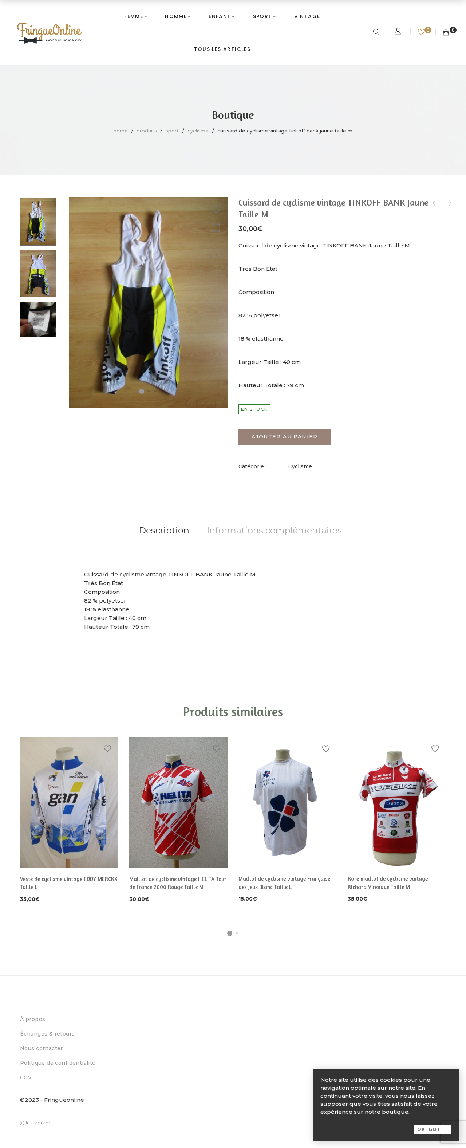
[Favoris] (422, 33)
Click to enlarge (216, 228)
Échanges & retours (47, 1033)
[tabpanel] (69, 820)
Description (164, 530)
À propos (32, 1019)
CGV (26, 1077)
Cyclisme (198, 131)
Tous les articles (222, 49)
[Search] (377, 33)
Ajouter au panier (285, 436)
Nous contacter (41, 1048)
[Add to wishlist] (216, 209)
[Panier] (446, 33)
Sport (262, 16)
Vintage (307, 16)
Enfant (220, 16)
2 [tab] (237, 933)
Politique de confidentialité (58, 1063)
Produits (147, 131)
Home (121, 131)
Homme (176, 16)
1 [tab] (229, 933)
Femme (133, 16)
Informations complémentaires (274, 530)
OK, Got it (432, 1129)
